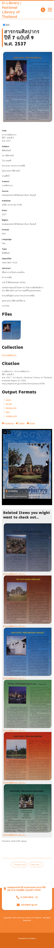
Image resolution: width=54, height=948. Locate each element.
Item (7, 25)
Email (32, 423)
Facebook (9, 423)
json (8, 412)
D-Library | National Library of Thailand (11, 10)
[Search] (43, 9)
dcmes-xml (11, 408)
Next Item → (36, 865)
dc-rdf (9, 404)
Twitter (21, 423)
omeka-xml (11, 416)
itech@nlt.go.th (29, 904)
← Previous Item (19, 865)
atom (8, 400)
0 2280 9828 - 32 (29, 897)
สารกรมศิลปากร (9, 355)
